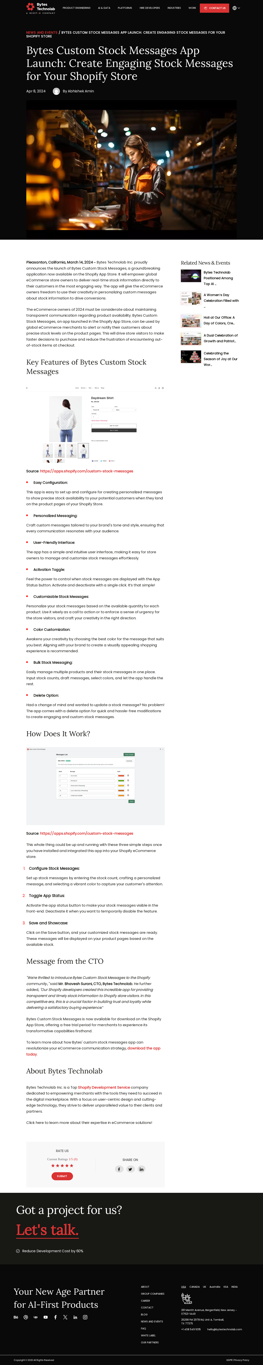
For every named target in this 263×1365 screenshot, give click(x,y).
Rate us (62, 1151)
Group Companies (152, 1294)
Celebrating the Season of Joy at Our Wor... (221, 359)
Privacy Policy (241, 1360)
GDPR (229, 1360)
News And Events (42, 32)
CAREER (145, 1301)
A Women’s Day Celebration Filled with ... (221, 301)
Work (192, 8)
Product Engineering (77, 8)
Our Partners (150, 1342)
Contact (147, 1307)
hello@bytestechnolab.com (224, 1329)
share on (130, 1160)
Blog (144, 1314)
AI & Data (104, 8)
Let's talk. (47, 1229)
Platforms (125, 8)
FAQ (143, 1328)
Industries (174, 8)
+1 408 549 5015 (191, 1329)
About (145, 1287)
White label (148, 1335)
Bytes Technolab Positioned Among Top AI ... (218, 278)
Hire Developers (150, 8)
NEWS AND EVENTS (152, 1321)
